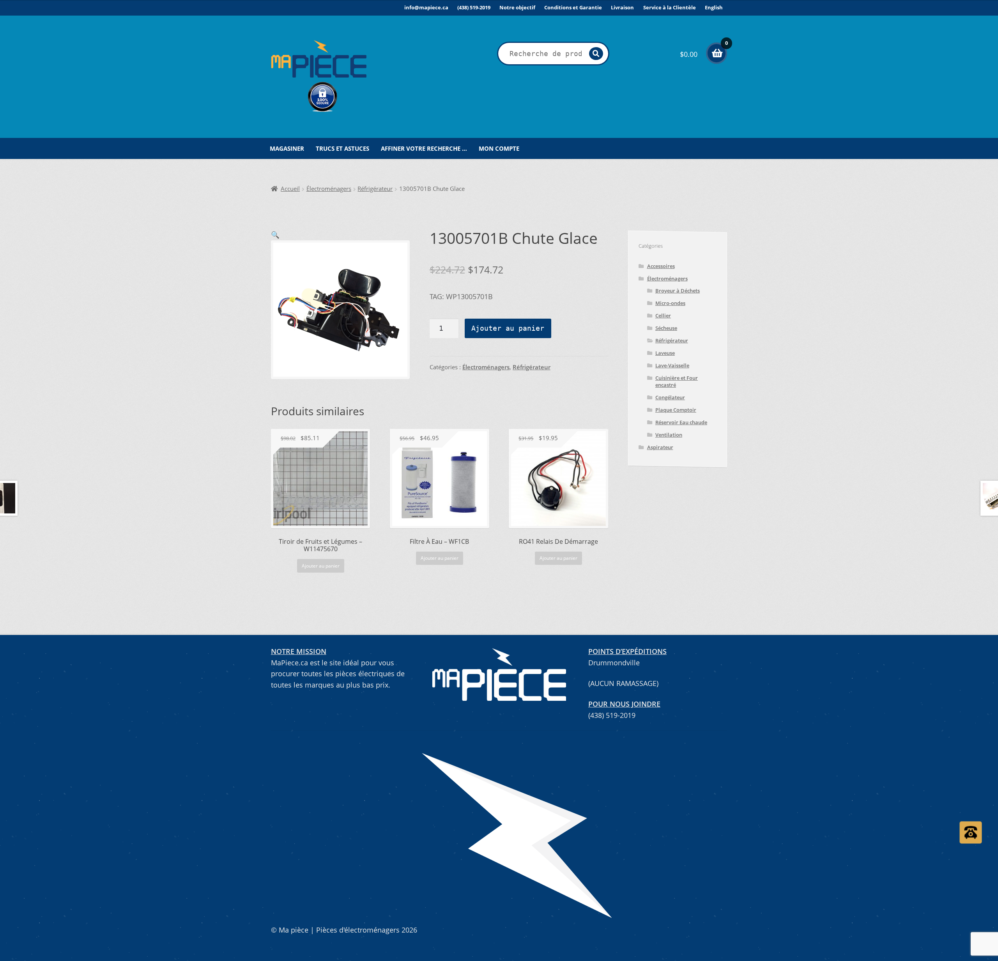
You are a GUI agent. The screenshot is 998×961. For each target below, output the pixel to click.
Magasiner (287, 148)
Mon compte (499, 148)
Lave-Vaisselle (672, 365)
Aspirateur (660, 447)
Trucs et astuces (342, 148)
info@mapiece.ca (426, 7)
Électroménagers (328, 189)
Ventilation (668, 434)
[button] (275, 234)
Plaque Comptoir (675, 409)
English (714, 7)
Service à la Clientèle (669, 7)
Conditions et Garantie (573, 7)
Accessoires (661, 266)
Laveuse (665, 352)
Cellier (663, 315)
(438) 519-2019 (473, 7)
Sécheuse (666, 328)
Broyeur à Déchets (677, 290)
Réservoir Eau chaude (681, 422)
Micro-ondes (670, 303)
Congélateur (670, 397)
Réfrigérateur (375, 189)
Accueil (290, 189)
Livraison (622, 7)
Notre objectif (517, 7)
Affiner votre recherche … (424, 148)
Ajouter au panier (507, 328)
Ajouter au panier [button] (321, 565)
